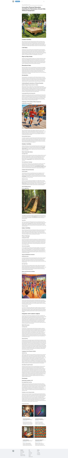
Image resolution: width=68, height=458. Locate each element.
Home (22, 4)
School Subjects (26, 4)
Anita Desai (24, 12)
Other (29, 4)
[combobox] (32, 1)
